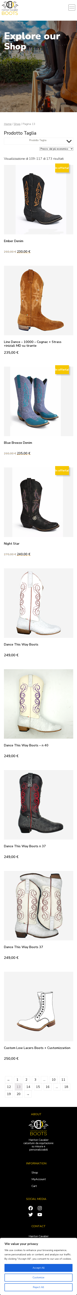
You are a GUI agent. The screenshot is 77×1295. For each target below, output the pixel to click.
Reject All (38, 1287)
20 (19, 1094)
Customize (38, 1277)
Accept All (39, 1268)
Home (8, 124)
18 (66, 1087)
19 (9, 1094)
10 (54, 1079)
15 (38, 1087)
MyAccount (39, 1179)
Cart (34, 1186)
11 (63, 1079)
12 (9, 1087)
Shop (17, 124)
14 (28, 1087)
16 (48, 1087)
